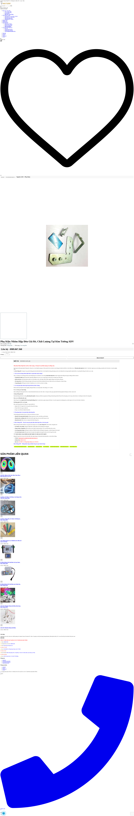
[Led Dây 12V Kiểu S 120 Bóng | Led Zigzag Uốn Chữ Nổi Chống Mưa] (7, 493)
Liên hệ (4, 36)
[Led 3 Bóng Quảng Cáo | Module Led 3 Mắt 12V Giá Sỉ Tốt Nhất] (7, 536)
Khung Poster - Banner (8, 24)
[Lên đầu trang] (0, 672)
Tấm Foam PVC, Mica (6, 15)
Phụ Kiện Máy (7, 13)
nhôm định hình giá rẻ (64, 446)
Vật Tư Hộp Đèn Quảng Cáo (7, 27)
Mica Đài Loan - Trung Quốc (9, 17)
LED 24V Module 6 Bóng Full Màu (8, 627)
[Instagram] (3, 638)
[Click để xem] (67, 245)
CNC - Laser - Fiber (8, 11)
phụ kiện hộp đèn (31, 446)
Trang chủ (4, 33)
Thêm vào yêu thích (133, 343)
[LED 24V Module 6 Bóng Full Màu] (7, 623)
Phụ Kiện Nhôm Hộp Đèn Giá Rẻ (20, 446)
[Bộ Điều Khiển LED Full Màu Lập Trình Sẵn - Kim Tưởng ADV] (7, 580)
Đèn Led (6, 28)
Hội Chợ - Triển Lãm (8, 25)
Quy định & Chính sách (6, 662)
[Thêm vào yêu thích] (1, 473)
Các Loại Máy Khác (8, 12)
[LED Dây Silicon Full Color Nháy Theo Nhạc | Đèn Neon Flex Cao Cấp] (7, 471)
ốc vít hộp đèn (46, 446)
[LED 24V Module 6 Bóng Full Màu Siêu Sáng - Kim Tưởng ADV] (7, 602)
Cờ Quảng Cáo (5, 21)
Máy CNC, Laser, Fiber (6, 10)
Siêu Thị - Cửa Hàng (8, 23)
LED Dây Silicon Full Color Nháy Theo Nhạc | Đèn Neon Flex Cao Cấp (10, 476)
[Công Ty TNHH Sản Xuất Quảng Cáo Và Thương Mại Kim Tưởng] (5, 4)
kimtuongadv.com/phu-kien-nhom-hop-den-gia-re (28, 438)
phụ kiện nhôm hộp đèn (55, 446)
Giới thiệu (4, 660)
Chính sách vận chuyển (6, 661)
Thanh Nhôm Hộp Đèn (9, 29)
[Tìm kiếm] (11, 5)
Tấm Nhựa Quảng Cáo (8, 18)
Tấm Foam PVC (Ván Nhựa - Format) (11, 16)
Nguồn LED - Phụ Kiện (9, 30)
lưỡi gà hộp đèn (38, 446)
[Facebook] (1, 638)
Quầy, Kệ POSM (5, 22)
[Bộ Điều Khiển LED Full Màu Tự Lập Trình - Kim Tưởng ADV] (7, 558)
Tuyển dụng (4, 35)
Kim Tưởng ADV (73, 446)
